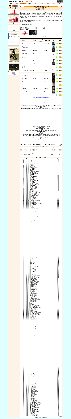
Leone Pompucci (41, 139)
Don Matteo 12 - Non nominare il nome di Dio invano (33, 403)
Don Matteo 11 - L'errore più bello (31, 377)
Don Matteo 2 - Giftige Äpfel (30, 175)
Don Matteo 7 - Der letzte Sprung (31, 278)
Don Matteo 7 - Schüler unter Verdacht (31, 279)
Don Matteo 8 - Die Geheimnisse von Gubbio (32, 313)
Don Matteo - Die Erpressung (30, 168)
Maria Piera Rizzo (29, 119)
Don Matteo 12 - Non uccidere (30, 406)
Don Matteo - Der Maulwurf (30, 174)
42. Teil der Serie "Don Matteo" (41, 157)
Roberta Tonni (43, 137)
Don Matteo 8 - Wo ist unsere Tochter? (31, 321)
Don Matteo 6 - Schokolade (30, 256)
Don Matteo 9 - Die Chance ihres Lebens (32, 330)
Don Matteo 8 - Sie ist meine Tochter (31, 302)
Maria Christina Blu (25, 20)
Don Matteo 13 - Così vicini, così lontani (32, 415)
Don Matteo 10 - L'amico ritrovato (31, 367)
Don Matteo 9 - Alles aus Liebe (30, 329)
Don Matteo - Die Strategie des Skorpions (32, 163)
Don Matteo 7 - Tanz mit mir (30, 292)
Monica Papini (37, 121)
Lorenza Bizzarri (34, 134)
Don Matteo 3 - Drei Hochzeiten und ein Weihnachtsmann (34, 203)
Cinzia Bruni (26, 135)
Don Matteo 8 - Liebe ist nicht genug (31, 322)
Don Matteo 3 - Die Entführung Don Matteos (32, 194)
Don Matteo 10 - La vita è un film (31, 366)
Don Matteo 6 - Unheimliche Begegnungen (32, 271)
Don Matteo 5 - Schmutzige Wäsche (31, 247)
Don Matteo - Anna (28, 162)
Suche (17, 3)
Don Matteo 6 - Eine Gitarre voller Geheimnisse (33, 275)
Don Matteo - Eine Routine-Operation (31, 160)
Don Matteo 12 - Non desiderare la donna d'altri (33, 410)
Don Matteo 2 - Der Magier (30, 178)
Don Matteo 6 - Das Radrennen (30, 260)
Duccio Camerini (50, 104)
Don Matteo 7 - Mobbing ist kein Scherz (32, 282)
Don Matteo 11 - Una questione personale (32, 391)
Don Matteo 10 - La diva (29, 369)
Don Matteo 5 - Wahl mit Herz (30, 251)
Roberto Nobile (24, 74)
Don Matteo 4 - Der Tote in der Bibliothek (32, 208)
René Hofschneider (47, 81)
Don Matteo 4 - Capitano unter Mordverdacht (32, 219)
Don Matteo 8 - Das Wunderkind (30, 317)
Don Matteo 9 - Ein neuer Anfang (31, 326)
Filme (23, 3)
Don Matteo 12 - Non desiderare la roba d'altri (32, 411)
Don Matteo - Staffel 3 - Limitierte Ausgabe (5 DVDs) (32, 152)
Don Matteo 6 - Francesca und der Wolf (32, 266)
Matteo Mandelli (47, 130)
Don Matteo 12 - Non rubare (30, 408)
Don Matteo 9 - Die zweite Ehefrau (31, 327)
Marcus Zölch (41, 132)
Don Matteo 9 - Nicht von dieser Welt (31, 331)
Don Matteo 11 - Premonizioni (30, 398)
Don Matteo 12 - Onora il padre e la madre (32, 405)
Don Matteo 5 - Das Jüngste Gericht (31, 250)
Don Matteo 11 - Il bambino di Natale (31, 401)
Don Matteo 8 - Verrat (29, 323)
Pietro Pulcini (24, 63)
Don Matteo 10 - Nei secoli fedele (31, 376)
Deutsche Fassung (13, 41)
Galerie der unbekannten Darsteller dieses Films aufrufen (41, 97)
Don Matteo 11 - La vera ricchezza (31, 381)
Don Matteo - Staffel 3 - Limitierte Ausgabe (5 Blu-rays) (32, 144)
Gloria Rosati (52, 136)
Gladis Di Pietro (47, 105)
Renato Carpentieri (25, 69)
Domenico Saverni (38, 104)
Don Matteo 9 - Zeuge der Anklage (31, 328)
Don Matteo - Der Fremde (29, 159)
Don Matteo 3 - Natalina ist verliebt (31, 202)
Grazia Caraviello (38, 135)
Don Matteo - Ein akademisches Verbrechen (32, 171)
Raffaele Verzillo (28, 130)
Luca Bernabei (45, 134)
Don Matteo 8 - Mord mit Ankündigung (31, 311)
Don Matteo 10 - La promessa (30, 365)
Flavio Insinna (24, 50)
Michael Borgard (46, 78)
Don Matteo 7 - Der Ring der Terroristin (31, 288)
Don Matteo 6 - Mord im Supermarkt (31, 259)
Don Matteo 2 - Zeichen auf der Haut (31, 176)
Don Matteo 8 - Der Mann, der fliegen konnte (32, 305)
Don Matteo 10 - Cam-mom (30, 364)
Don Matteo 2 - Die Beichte (30, 190)
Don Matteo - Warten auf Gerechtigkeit (31, 167)
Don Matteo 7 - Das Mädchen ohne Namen (32, 281)
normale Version (10, 62)
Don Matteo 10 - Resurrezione (30, 372)
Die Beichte (56, 20)
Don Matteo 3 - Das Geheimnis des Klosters (33, 200)
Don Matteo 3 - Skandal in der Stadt (31, 193)
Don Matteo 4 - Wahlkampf (30, 207)
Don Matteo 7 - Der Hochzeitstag (31, 291)
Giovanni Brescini (36, 108)
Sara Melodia (40, 106)
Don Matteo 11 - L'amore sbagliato (31, 383)
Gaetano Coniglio (44, 109)
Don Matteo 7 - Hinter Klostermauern (31, 284)
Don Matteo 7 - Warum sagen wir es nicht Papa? (33, 298)
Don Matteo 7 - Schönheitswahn (30, 296)
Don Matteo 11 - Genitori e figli (30, 393)
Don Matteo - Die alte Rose (30, 165)
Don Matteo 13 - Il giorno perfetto (31, 412)
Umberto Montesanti (25, 125)
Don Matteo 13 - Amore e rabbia (30, 413)
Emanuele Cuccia (43, 126)
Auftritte (54, 3)
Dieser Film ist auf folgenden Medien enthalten (40, 146)
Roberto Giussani (53, 134)
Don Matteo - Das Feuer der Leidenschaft (32, 173)
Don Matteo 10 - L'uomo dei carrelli (31, 360)
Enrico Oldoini (23, 105)
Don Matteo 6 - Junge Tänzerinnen (31, 258)
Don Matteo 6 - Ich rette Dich (30, 268)
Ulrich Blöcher (46, 50)
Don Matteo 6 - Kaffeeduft (30, 255)
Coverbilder (13, 30)
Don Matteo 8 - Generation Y (30, 315)
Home (11, 3)
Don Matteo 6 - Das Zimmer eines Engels (32, 257)
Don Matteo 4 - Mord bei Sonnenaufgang (32, 212)
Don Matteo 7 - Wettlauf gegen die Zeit (31, 293)
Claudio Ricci (24, 66)
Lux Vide (43, 128)
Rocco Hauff (46, 88)
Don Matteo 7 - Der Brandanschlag (31, 294)
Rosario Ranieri (25, 136)
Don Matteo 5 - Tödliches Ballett (31, 248)
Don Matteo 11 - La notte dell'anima (31, 386)
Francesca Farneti (37, 130)
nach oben (60, 98)
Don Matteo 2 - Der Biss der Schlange (31, 186)
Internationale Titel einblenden (40, 9)
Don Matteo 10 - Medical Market (30, 358)
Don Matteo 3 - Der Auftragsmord (31, 198)
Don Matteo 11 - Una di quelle (30, 392)
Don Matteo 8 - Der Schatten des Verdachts (32, 320)
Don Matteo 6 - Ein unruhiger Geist (31, 264)
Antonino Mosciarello (52, 135)
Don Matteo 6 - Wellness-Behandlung (31, 263)
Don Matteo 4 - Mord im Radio (30, 218)
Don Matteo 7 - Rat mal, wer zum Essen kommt (33, 299)
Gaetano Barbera (57, 109)
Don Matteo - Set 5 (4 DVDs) (28, 153)
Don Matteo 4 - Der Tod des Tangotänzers (32, 211)
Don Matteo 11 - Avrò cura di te (30, 384)
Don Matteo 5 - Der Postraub (30, 252)
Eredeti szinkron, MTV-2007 (13, 40)
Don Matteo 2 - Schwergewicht (30, 182)
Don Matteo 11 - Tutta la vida (30, 399)
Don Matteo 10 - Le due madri (30, 368)
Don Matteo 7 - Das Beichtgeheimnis (31, 301)
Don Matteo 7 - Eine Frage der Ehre (31, 286)
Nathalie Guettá (24, 53)
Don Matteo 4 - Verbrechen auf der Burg (32, 216)
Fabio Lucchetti (39, 119)
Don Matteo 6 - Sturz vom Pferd (30, 265)
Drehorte (60, 3)
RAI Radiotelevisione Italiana (37, 128)
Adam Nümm (46, 63)
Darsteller (29, 3)
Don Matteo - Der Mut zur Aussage (31, 161)
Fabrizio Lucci (23, 108)
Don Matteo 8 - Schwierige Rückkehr (31, 306)
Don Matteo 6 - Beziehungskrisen (31, 273)
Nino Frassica (24, 46)
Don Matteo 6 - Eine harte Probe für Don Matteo (33, 277)
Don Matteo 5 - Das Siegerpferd (30, 249)
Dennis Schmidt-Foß (47, 43)
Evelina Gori (24, 56)
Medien (41, 3)
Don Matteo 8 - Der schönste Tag (31, 316)
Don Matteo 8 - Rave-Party (30, 303)
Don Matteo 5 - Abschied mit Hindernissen (32, 253)
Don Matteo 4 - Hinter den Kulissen (31, 222)
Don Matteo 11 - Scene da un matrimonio (32, 378)
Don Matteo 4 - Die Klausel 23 (30, 213)
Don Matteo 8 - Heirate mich (30, 310)
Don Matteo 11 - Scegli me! (30, 388)
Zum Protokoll (13, 23)
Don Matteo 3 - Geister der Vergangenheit (32, 195)
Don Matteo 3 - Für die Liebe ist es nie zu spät (33, 192)
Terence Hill (24, 43)
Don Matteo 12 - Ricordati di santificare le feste (33, 404)
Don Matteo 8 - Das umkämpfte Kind (31, 319)
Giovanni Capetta (38, 105)
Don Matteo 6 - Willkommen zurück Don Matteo (33, 254)
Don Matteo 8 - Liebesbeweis (30, 304)
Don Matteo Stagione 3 (27, 154)
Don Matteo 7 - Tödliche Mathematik (31, 283)
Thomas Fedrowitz (47, 91)
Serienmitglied (13, 28)
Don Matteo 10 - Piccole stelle (30, 363)
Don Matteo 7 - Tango (29, 297)
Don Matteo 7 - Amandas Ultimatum (31, 295)
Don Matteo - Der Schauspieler (30, 169)
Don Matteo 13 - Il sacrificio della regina (32, 414)
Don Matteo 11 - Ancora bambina (31, 387)
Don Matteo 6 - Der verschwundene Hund (32, 261)
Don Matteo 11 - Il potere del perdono (31, 400)
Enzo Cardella (49, 119)
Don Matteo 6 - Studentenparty (30, 276)
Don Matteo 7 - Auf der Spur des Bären (31, 280)
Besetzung (13, 26)
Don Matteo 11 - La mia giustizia (31, 385)
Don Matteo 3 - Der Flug (29, 206)
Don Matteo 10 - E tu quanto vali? (31, 361)
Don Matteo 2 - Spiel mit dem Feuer (31, 188)
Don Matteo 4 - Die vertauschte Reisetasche (32, 215)
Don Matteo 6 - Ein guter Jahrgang (31, 274)
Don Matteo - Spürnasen (29, 164)
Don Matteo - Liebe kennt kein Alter (31, 172)
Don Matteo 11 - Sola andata (30, 396)
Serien (48, 3)
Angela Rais (39, 136)
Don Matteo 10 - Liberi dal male (30, 362)
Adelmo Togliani (24, 78)
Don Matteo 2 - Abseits (29, 189)
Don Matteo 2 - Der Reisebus (30, 181)
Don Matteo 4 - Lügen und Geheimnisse (32, 221)
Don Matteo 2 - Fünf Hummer (30, 179)
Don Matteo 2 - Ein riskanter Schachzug (32, 183)
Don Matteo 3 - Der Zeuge (30, 201)
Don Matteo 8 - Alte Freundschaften (31, 318)
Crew (35, 3)
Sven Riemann (16, 38)
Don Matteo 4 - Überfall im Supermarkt (31, 210)
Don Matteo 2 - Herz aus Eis (30, 177)
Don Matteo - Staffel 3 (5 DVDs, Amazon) (30, 150)
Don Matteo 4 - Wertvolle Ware (30, 223)
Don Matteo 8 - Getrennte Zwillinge (31, 309)
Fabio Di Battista (48, 108)
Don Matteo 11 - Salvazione (30, 379)
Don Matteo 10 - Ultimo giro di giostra (31, 374)
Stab (13, 27)
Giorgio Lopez (24, 88)
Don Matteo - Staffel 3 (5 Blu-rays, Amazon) (30, 149)
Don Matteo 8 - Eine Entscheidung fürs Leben (33, 314)
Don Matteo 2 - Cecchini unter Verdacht (32, 180)
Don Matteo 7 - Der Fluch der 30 (30, 287)
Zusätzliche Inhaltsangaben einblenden (40, 36)
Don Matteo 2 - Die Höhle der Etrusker (31, 187)
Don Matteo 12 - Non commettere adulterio (32, 407)
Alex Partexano (24, 81)
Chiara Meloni (41, 123)
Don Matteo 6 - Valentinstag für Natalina (32, 269)
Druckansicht (14, 74)
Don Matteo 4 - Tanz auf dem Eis (31, 217)
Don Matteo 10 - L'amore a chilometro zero (32, 359)
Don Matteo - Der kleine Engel (30, 166)
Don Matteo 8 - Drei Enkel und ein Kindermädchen (33, 307)
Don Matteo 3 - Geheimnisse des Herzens (32, 191)
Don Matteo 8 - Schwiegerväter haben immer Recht (33, 312)
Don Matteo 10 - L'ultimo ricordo (30, 371)
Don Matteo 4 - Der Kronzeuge (30, 220)
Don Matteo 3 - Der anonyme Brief (31, 205)
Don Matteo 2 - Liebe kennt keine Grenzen (32, 184)
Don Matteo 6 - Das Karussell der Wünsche (32, 267)
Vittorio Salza (31, 137)
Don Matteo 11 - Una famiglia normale (31, 390)
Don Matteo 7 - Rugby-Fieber (30, 290)
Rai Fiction (47, 128)
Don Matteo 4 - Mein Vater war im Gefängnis (32, 209)
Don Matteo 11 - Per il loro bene (30, 380)
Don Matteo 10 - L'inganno (30, 370)
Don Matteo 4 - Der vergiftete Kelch (31, 214)
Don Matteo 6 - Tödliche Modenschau (31, 262)
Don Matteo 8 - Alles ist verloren (30, 324)
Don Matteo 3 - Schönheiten (30, 199)
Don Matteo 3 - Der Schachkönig (31, 204)
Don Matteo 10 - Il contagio (30, 373)
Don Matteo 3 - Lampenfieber (30, 196)
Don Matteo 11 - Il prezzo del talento (31, 382)
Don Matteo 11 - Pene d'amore (30, 389)
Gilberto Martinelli (38, 125)
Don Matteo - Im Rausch (29, 170)
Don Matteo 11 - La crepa (29, 397)
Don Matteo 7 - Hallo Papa (30, 285)
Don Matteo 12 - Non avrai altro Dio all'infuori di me (33, 402)
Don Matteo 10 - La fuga (29, 375)
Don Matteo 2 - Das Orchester (30, 185)
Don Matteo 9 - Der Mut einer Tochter (31, 332)
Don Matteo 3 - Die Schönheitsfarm (31, 197)
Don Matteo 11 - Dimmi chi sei (30, 395)
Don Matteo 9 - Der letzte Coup (30, 334)
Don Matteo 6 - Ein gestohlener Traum (31, 270)
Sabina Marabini (56, 105)
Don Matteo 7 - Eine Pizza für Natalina (31, 300)
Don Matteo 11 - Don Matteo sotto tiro (31, 394)
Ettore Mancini (51, 125)
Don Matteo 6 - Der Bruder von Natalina (32, 272)
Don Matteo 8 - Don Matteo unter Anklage (32, 325)
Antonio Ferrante (24, 91)
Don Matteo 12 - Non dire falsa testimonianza (32, 409)
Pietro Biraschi (33, 109)
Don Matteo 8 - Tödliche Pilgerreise (31, 308)
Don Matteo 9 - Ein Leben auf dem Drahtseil (32, 333)
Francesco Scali (24, 60)
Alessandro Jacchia (25, 134)
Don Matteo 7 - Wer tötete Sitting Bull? (31, 289)
